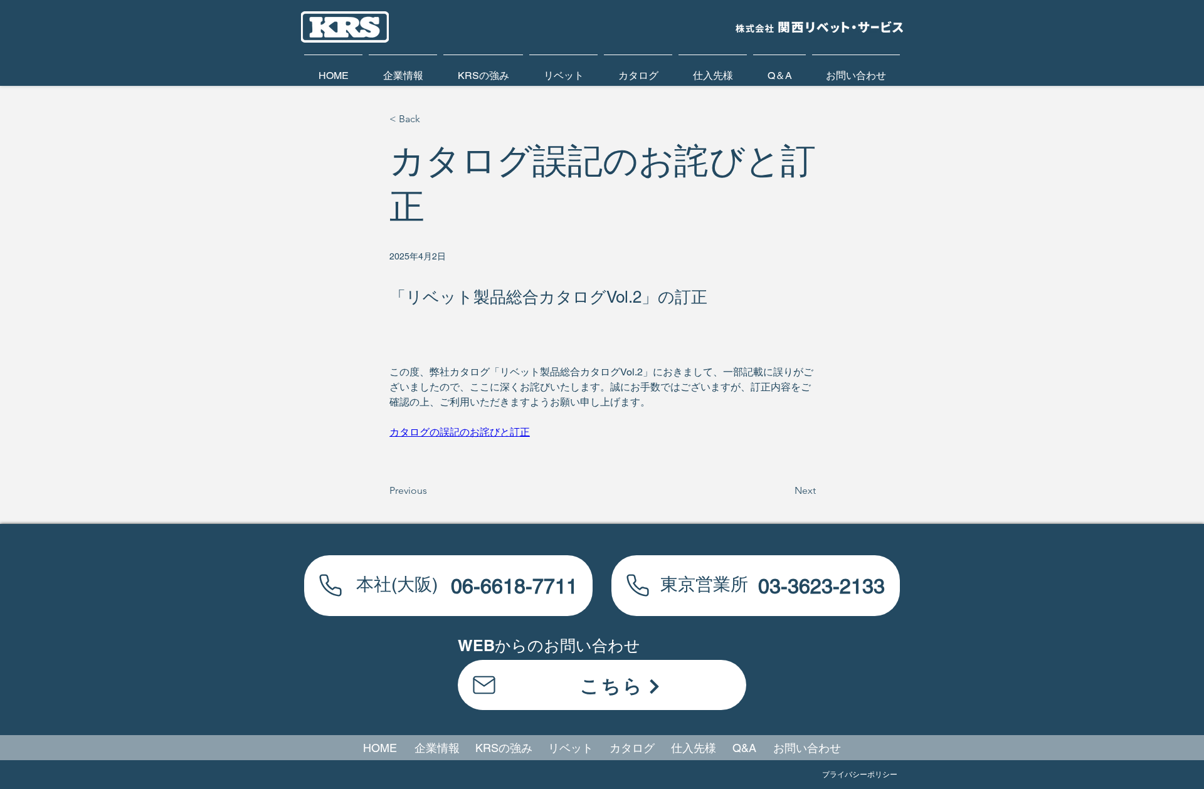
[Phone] (330, 585)
